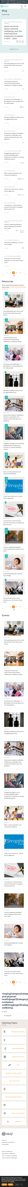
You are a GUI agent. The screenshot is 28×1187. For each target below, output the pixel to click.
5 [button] (17, 49)
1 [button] (10, 49)
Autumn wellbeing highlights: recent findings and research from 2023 (13, 226)
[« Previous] (3, 274)
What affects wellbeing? (8, 1153)
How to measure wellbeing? (9, 1155)
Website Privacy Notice (8, 1142)
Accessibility (5, 1144)
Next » (25, 274)
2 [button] (12, 49)
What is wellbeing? (7, 1151)
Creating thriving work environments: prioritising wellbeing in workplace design (13, 83)
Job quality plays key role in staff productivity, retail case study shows (14, 65)
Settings (17, 1184)
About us (4, 1140)
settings (12, 1181)
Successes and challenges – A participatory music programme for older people (14, 101)
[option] (14, 32)
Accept (4, 1184)
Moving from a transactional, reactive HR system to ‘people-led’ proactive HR (13, 207)
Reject (10, 1184)
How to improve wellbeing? (9, 1158)
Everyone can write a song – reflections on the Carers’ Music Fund (13, 260)
